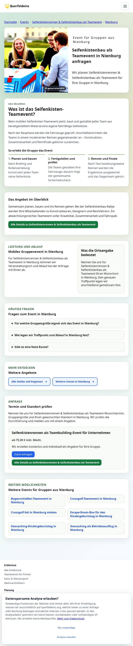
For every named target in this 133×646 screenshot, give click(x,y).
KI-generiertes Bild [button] (54, 88)
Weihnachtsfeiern (14, 583)
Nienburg (111, 22)
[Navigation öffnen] (125, 6)
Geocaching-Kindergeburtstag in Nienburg (33, 528)
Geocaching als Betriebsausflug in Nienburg (93, 528)
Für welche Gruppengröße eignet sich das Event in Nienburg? (57, 323)
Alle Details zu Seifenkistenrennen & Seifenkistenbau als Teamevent (53, 224)
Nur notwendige (66, 627)
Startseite (10, 22)
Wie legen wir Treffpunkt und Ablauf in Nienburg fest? (52, 335)
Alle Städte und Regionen (27, 381)
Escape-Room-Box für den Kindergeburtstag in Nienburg (91, 514)
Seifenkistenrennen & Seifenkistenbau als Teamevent (67, 22)
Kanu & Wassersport (16, 578)
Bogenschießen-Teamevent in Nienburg (31, 500)
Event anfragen (23, 454)
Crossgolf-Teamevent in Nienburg (93, 499)
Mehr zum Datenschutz (71, 618)
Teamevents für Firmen (17, 574)
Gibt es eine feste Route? (31, 347)
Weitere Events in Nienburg (73, 381)
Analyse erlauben (66, 637)
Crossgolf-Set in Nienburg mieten (34, 512)
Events (24, 22)
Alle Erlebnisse (12, 570)
